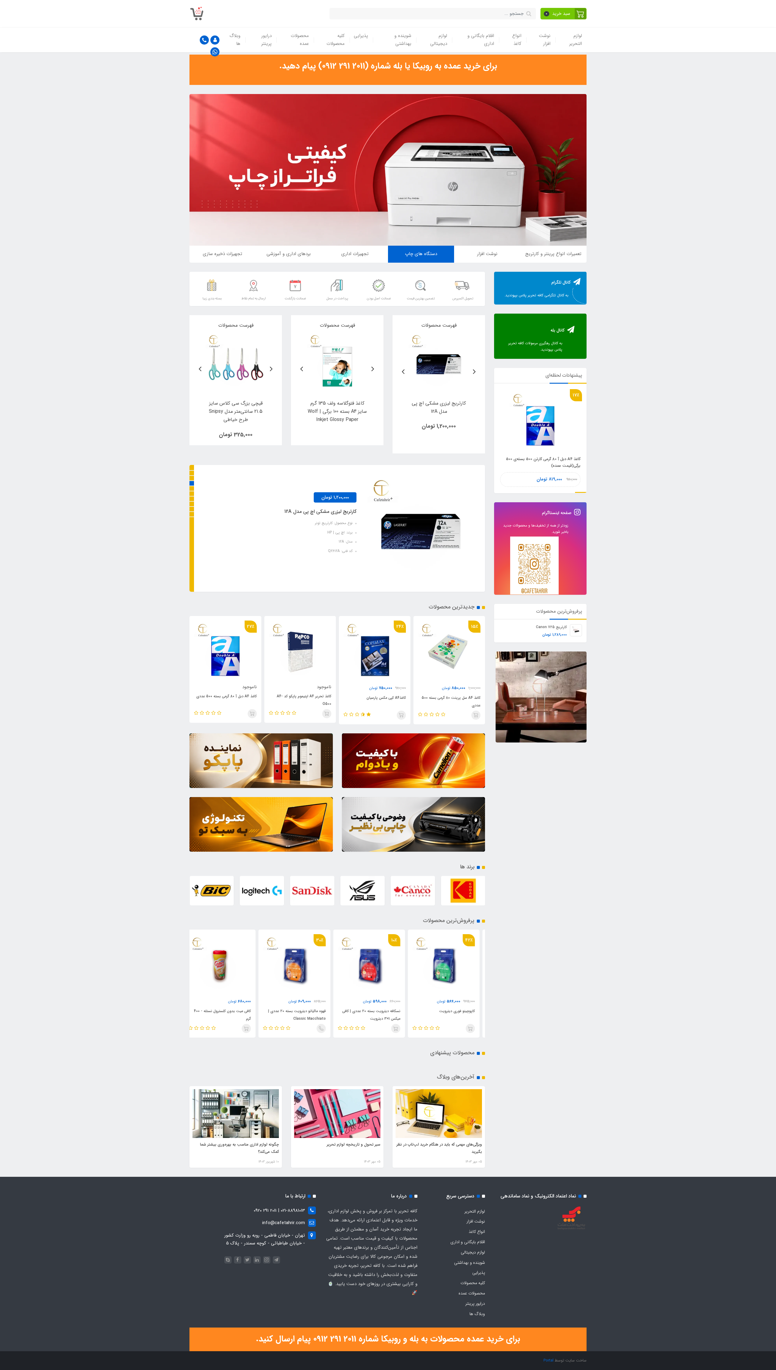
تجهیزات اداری (355, 254)
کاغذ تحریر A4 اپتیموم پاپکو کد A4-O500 (378, 700)
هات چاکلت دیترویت (241, 1011)
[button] (563, 13)
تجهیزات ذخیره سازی (222, 254)
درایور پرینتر (266, 39)
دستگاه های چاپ (421, 254)
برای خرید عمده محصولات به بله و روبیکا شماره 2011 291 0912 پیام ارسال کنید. (388, 1339)
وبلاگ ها (234, 39)
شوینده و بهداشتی (402, 39)
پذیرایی (361, 35)
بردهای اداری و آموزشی (288, 254)
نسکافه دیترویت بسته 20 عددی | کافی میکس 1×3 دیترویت (452, 1015)
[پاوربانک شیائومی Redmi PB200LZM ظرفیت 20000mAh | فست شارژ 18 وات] (439, 362)
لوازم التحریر (575, 39)
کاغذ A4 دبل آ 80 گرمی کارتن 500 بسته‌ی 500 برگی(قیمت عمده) (230, 701)
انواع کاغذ (516, 39)
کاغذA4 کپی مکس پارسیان (460, 698)
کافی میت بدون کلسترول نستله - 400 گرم (302, 1015)
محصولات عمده (300, 39)
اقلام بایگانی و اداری (480, 39)
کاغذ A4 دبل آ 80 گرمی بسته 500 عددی (301, 696)
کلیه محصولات (335, 39)
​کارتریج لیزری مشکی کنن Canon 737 (318, 511)
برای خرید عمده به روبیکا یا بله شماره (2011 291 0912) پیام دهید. (388, 66)
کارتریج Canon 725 (551, 627)
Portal (549, 1360)
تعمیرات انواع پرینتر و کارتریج (553, 254)
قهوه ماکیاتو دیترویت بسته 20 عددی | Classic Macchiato (377, 1015)
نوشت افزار (544, 39)
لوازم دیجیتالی (438, 39)
